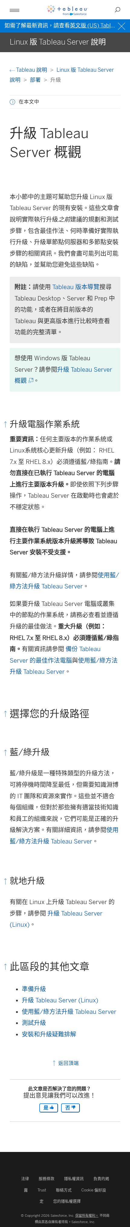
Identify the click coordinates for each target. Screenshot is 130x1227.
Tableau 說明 (31, 70)
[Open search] (117, 9)
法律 (25, 1178)
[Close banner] (122, 25)
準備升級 (34, 989)
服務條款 (46, 1178)
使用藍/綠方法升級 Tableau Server (69, 1011)
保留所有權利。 (87, 1215)
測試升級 (34, 1023)
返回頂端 (68, 1063)
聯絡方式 (64, 1190)
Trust (41, 1190)
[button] (12, 102)
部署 (36, 80)
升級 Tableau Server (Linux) (60, 1000)
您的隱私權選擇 (67, 1201)
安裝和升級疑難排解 (49, 1034)
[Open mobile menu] (14, 9)
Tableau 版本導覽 (75, 287)
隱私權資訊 (74, 1178)
